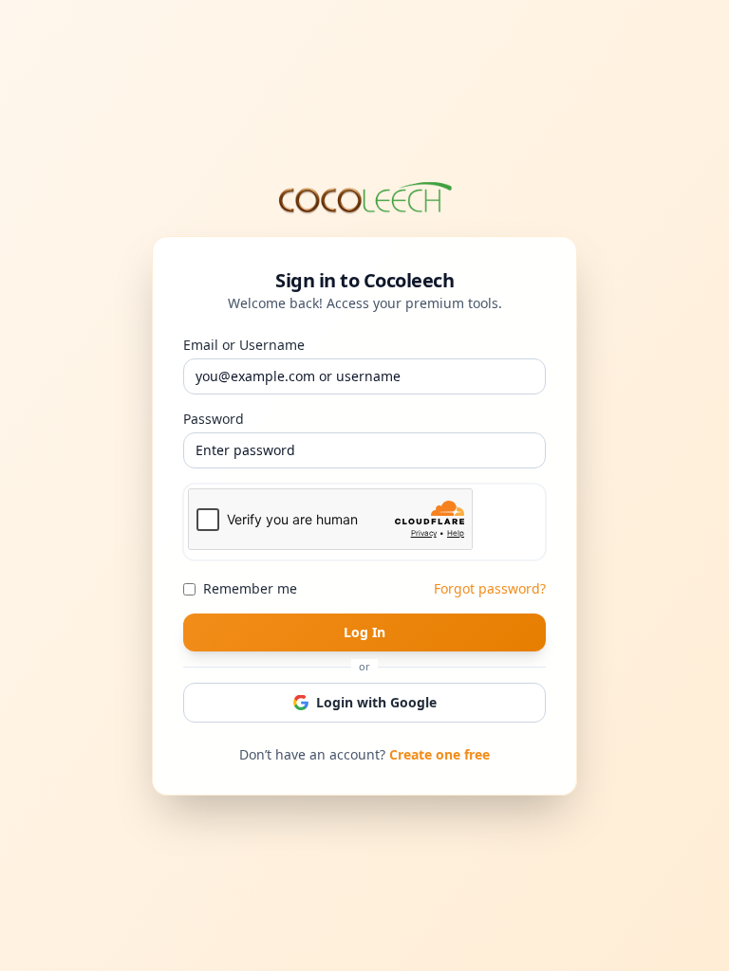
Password (213, 419)
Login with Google (376, 702)
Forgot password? (490, 588)
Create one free (439, 754)
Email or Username (244, 345)
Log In (364, 632)
